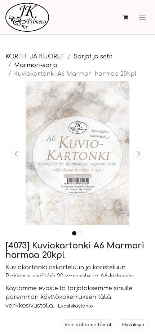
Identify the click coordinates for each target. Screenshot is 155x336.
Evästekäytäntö (75, 306)
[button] (16, 153)
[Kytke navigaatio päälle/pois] (142, 17)
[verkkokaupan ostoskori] (125, 17)
